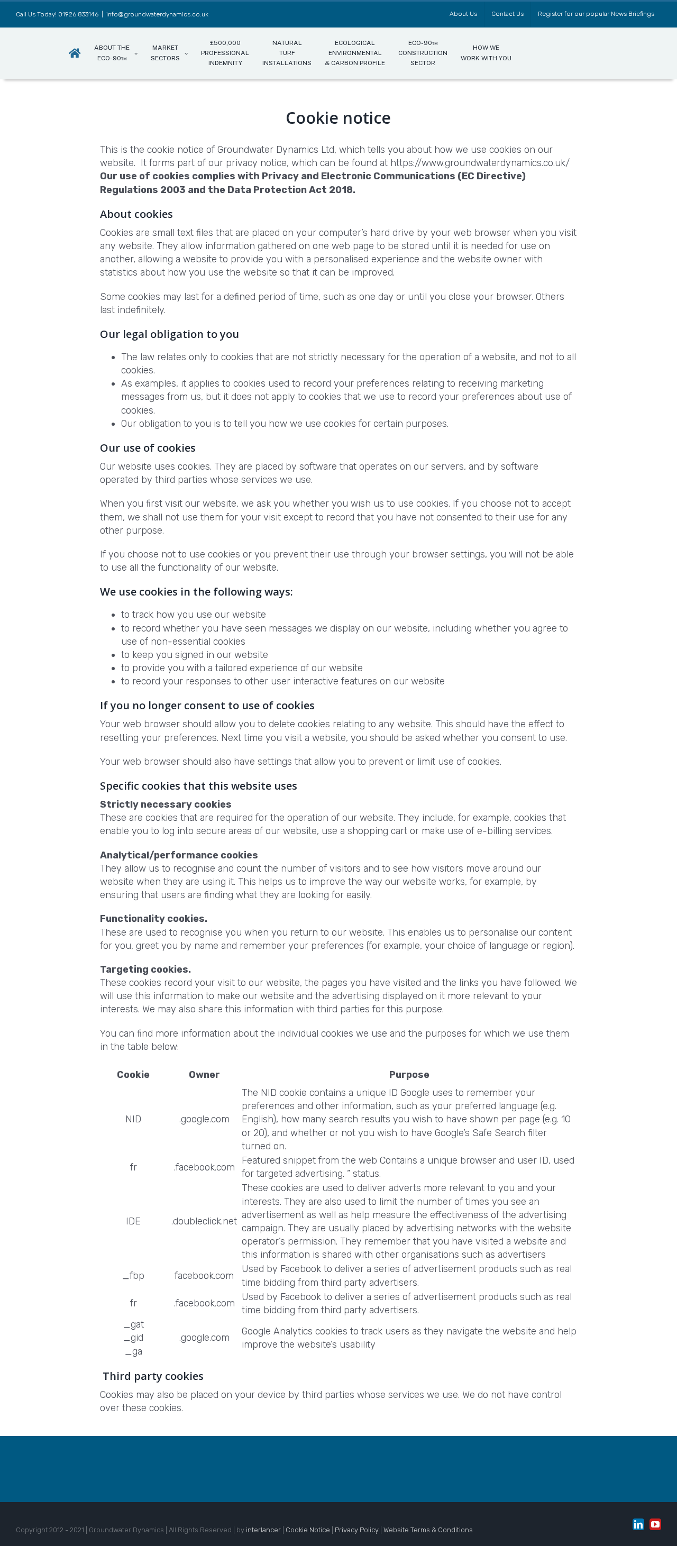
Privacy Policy (357, 1530)
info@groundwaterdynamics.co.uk (157, 14)
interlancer (263, 1530)
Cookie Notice (308, 1530)
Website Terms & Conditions (428, 1530)
